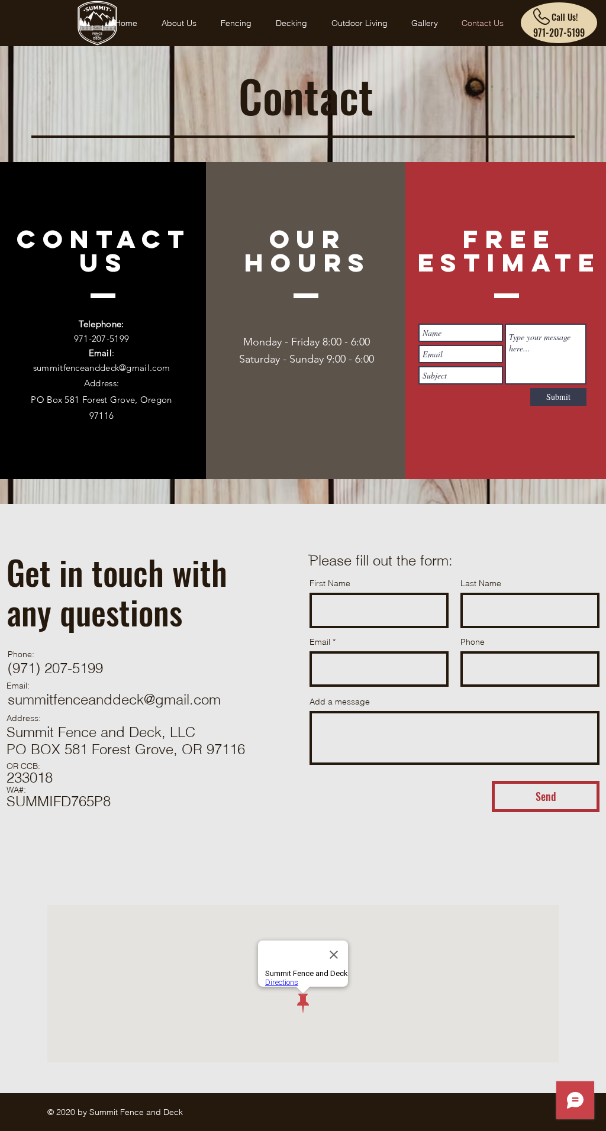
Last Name (480, 583)
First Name (330, 583)
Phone (472, 642)
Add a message (340, 701)
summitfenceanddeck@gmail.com (101, 367)
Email (320, 642)
